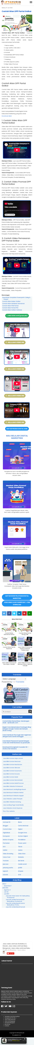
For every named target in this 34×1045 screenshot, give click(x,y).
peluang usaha (8, 868)
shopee (20, 871)
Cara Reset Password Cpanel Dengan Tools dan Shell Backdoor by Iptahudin (16, 742)
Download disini (7, 116)
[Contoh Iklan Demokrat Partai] (9, 627)
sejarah (5, 871)
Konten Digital (23, 836)
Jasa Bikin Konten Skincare (11, 768)
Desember (8, 886)
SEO (4, 847)
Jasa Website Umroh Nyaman (12, 808)
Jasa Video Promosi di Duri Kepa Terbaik (9, 663)
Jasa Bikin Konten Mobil (10, 777)
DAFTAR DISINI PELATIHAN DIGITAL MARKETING (17, 597)
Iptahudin (21, 1033)
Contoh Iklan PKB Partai (10, 306)
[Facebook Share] (9, 613)
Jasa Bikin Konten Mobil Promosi (13, 783)
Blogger (5, 826)
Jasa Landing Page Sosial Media (13, 805)
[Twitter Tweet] (4, 613)
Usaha (20, 850)
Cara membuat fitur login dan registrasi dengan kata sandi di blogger (17, 736)
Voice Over (6, 857)
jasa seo (5, 864)
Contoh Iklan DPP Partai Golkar (16, 11)
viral (19, 875)
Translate (20, 682)
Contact (7, 1026)
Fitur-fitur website (9, 811)
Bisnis (20, 822)
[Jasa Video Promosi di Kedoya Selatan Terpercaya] (25, 641)
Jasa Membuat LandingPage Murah (14, 789)
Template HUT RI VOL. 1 (10, 1018)
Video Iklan (21, 854)
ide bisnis (21, 861)
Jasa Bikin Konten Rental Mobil (12, 780)
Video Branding (8, 854)
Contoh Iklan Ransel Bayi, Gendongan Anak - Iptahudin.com (16, 722)
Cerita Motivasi (23, 826)
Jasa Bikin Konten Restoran (12, 761)
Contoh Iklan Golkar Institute (12, 310)
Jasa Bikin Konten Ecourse (11, 774)
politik (20, 868)
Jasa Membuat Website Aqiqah (13, 796)
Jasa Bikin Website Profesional (13, 786)
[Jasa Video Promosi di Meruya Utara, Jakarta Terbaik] (25, 657)
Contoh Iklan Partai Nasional (9, 647)
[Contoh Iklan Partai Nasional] (9, 641)
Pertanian (6, 843)
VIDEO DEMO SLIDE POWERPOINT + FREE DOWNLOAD (17, 603)
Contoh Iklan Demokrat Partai (9, 633)
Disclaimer (7, 1024)
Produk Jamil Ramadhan (13, 1041)
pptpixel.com (17, 1035)
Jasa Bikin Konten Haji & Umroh (13, 758)
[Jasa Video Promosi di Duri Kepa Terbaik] (9, 657)
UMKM (5, 850)
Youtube (6, 861)
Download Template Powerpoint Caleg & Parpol (16, 298)
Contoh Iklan (7, 829)
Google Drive (22, 833)
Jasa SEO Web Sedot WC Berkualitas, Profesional (18, 896)
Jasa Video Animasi (10, 1019)
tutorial (5, 875)
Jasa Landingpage (10, 1021)
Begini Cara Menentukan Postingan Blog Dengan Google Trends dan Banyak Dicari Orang (17, 728)
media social (22, 864)
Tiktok (20, 847)
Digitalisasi (6, 833)
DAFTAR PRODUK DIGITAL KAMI (17, 429)
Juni (6, 894)
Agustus (7, 890)
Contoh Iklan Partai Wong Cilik (25, 633)
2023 (5, 888)
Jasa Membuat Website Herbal (13, 792)
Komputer (6, 836)
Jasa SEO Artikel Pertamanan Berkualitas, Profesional (15, 900)
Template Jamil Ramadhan (12, 1016)
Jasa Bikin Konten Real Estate (12, 764)
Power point (22, 843)
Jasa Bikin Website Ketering (12, 802)
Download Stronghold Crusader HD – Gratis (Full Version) (16, 748)
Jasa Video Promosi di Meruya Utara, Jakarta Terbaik (25, 664)
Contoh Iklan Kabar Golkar (11, 301)
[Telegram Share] (14, 613)
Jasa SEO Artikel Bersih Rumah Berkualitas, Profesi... (15, 908)
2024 (4, 884)
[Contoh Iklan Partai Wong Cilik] (25, 627)
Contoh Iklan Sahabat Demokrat (13, 304)
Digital (20, 829)
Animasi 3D (6, 822)
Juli (6, 892)
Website (21, 857)
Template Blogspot (10, 1022)
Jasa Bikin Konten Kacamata (12, 771)
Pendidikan (21, 840)
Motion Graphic (8, 840)
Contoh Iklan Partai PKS (10, 308)
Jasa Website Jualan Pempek (12, 799)
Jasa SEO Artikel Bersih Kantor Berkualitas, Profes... (15, 904)
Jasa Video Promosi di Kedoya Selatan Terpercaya (25, 648)
